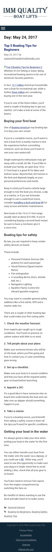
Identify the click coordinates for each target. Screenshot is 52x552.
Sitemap (26, 545)
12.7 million (18, 85)
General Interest (16, 507)
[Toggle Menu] (3, 28)
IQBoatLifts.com (26, 549)
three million (18, 92)
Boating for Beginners (19, 511)
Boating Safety (39, 511)
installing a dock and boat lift (29, 202)
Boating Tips (10, 516)
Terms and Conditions (26, 540)
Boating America (20, 127)
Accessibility (26, 535)
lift (22, 459)
